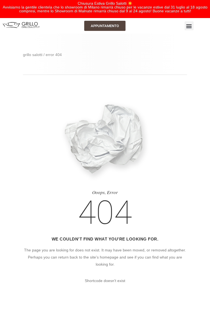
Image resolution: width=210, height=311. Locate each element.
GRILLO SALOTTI (32, 54)
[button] (189, 25)
